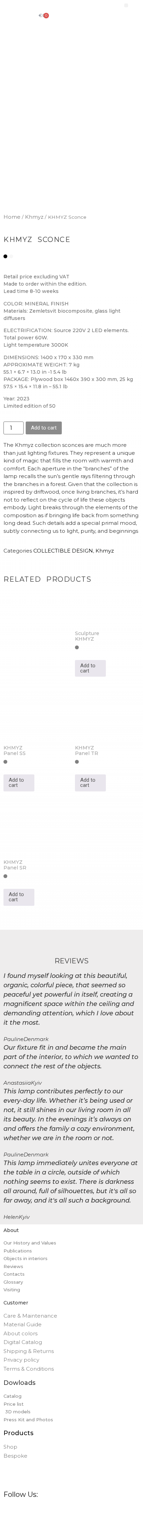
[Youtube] (74, 1510)
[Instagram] (21, 1510)
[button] (126, 5)
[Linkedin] (61, 1510)
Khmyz (34, 217)
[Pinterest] (35, 1510)
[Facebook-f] (8, 1510)
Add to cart (44, 428)
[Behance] (48, 1510)
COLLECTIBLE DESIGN (63, 550)
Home (11, 217)
